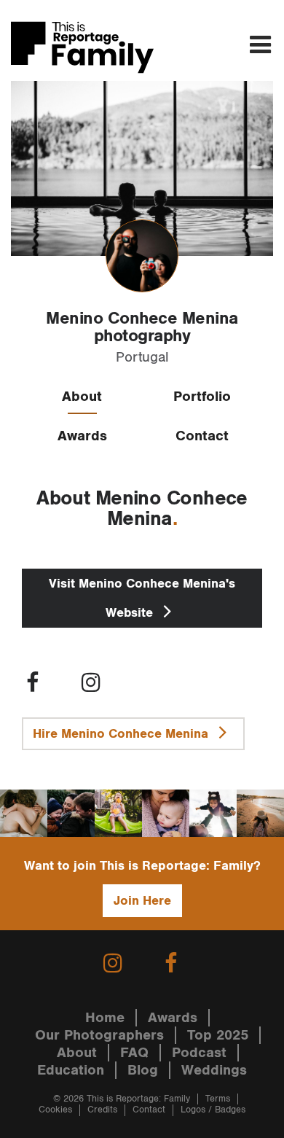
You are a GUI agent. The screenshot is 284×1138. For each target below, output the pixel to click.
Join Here (142, 900)
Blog (142, 1070)
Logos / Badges (213, 1109)
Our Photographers (99, 1035)
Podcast (199, 1052)
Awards (82, 436)
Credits (102, 1109)
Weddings (214, 1070)
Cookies (55, 1109)
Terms (217, 1099)
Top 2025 (217, 1035)
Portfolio (202, 396)
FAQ (134, 1052)
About (82, 396)
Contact (202, 436)
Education (70, 1070)
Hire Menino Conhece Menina (122, 733)
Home (105, 1017)
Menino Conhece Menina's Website (142, 598)
